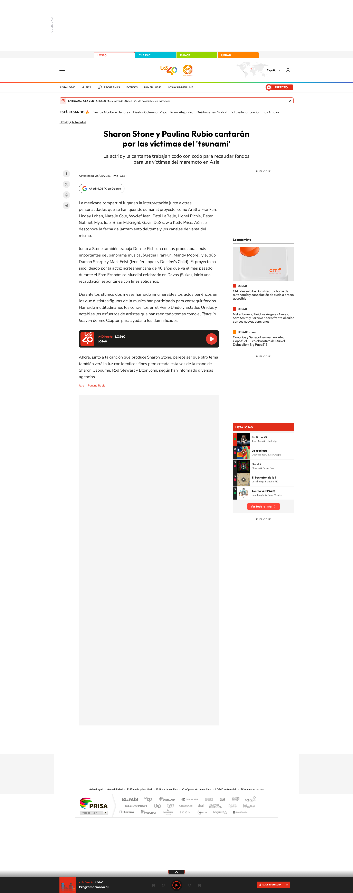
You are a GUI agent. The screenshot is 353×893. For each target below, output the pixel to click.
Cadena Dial (201, 804)
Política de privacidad (139, 789)
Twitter (66, 184)
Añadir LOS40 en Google (105, 188)
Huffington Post (135, 804)
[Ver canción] (243, 439)
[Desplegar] (176, 871)
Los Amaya (271, 112)
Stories (201, 745)
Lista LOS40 (67, 87)
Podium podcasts (167, 810)
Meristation (240, 810)
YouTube (168, 745)
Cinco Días (185, 804)
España (271, 70)
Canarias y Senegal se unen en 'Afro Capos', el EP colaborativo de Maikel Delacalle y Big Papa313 (259, 341)
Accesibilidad (115, 789)
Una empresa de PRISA (93, 803)
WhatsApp (66, 195)
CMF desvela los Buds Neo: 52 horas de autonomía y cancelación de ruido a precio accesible (263, 295)
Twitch (193, 745)
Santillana (168, 799)
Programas (112, 87)
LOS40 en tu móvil (226, 789)
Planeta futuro (231, 804)
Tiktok (160, 745)
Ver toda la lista (261, 506)
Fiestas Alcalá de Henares (111, 112)
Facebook (66, 173)
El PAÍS (130, 799)
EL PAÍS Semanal (216, 804)
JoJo (81, 386)
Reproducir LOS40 (211, 339)
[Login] (288, 70)
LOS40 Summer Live (180, 87)
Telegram (66, 205)
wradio (169, 804)
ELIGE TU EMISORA (272, 884)
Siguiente (199, 885)
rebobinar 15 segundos (163, 885)
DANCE (185, 55)
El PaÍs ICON (185, 810)
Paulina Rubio (96, 386)
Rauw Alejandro (181, 112)
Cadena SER (208, 799)
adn (234, 799)
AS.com (220, 799)
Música (86, 87)
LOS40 (101, 55)
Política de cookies (167, 789)
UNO (158, 804)
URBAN (226, 55)
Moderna (147, 810)
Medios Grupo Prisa (93, 812)
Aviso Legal (96, 789)
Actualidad (79, 122)
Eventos (132, 87)
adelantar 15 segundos (189, 885)
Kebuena (245, 804)
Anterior (153, 885)
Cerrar (290, 100)
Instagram (152, 745)
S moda (202, 810)
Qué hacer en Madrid (212, 112)
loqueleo (220, 810)
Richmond (127, 810)
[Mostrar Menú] (64, 70)
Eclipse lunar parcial (244, 112)
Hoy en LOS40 (152, 87)
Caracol (249, 799)
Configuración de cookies (196, 789)
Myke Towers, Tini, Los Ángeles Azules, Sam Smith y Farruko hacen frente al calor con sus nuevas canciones (263, 318)
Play (176, 885)
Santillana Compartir (190, 799)
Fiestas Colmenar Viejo (150, 112)
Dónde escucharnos (252, 789)
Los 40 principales (149, 799)
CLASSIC (145, 55)
